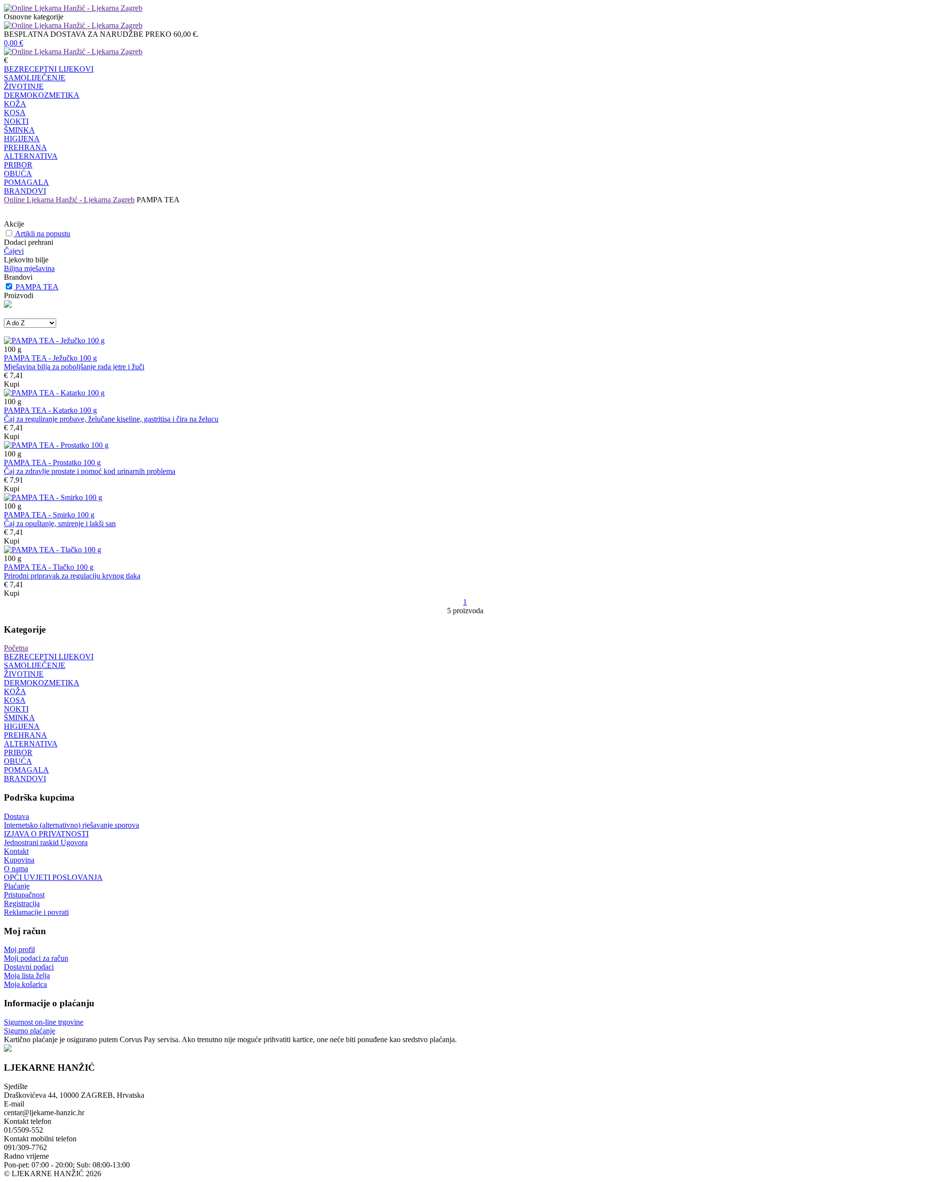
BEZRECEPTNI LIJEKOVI (48, 69)
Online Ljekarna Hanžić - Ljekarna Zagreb (69, 200)
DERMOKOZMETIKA (41, 95)
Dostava (16, 816)
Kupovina (19, 860)
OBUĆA (18, 173)
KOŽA (15, 104)
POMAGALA (26, 182)
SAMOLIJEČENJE (34, 78)
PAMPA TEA (37, 287)
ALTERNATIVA (31, 156)
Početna (16, 648)
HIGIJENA (22, 139)
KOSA (15, 112)
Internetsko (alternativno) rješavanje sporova (71, 825)
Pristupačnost (24, 895)
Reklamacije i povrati (36, 912)
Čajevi (14, 251)
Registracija (22, 903)
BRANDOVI (25, 191)
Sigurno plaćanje (29, 1031)
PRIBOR (18, 165)
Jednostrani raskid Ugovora (46, 842)
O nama (16, 868)
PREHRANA (25, 147)
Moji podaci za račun (36, 958)
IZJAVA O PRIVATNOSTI (46, 834)
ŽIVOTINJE (24, 86)
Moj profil (19, 949)
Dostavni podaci (29, 967)
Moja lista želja (27, 975)
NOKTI (16, 121)
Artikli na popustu (42, 233)
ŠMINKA (19, 130)
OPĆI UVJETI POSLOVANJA (53, 877)
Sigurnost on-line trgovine (43, 1022)
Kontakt (16, 851)
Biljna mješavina (29, 268)
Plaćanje (17, 886)
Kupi (11, 384)
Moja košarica (25, 984)
